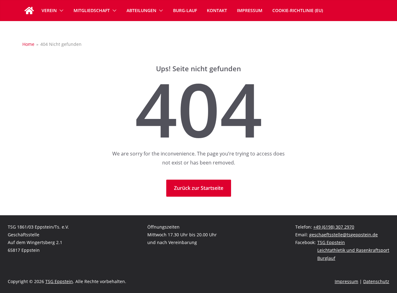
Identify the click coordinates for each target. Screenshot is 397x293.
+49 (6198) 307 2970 (333, 227)
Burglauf (326, 258)
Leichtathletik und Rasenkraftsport (353, 250)
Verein (49, 10)
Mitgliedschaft (92, 10)
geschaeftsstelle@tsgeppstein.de (343, 235)
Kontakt (217, 10)
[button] (60, 10)
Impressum (249, 10)
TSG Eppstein (331, 242)
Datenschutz (376, 281)
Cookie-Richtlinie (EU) (297, 10)
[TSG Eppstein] (29, 10)
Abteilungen (141, 10)
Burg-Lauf (185, 10)
